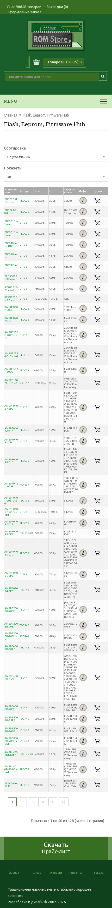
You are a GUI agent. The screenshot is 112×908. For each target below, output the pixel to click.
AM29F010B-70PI (11, 441)
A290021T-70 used (11, 288)
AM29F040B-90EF (11, 533)
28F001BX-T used (11, 222)
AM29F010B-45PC (11, 407)
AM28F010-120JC (11, 308)
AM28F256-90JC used (11, 355)
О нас (37, 872)
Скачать (56, 847)
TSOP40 (24, 589)
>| (63, 802)
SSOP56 (24, 383)
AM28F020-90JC (11, 319)
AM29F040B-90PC (11, 574)
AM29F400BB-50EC (11, 648)
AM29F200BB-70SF (11, 610)
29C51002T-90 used (10, 277)
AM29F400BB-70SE (11, 708)
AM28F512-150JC (11, 370)
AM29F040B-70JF (11, 523)
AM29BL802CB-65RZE (11, 383)
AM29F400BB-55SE (11, 677)
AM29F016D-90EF (11, 485)
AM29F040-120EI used (11, 500)
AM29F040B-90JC (11, 553)
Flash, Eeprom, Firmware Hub (46, 115)
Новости (56, 872)
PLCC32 (24, 200)
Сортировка (15, 148)
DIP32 (23, 222)
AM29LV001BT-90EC (11, 754)
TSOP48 (24, 485)
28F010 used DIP (10, 244)
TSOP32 (24, 500)
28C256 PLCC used (10, 200)
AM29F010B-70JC (11, 430)
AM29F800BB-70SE (11, 730)
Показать (12, 168)
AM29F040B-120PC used (11, 512)
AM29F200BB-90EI (11, 625)
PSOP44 (24, 609)
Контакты (75, 872)
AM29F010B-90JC (11, 461)
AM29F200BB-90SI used (11, 636)
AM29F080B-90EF (11, 590)
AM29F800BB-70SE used (11, 741)
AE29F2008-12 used (10, 298)
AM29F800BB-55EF (11, 719)
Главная (10, 115)
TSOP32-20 (26, 533)
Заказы (99, 872)
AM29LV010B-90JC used (11, 769)
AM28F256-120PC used (11, 335)
